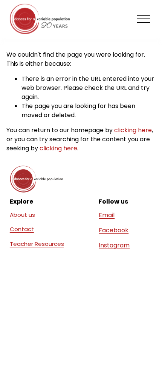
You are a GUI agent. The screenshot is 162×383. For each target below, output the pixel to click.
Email (107, 215)
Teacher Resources (37, 244)
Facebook (113, 230)
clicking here (133, 130)
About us (22, 215)
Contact (22, 229)
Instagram (114, 245)
